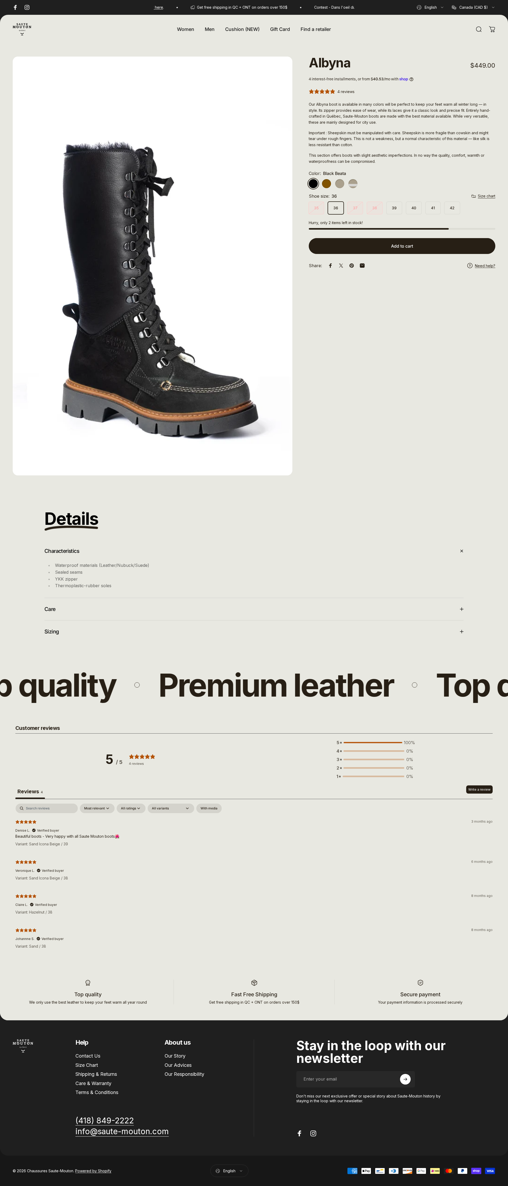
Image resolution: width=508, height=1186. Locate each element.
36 (335, 208)
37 (355, 208)
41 (433, 208)
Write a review (479, 789)
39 (394, 208)
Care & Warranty (93, 1083)
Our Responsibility (184, 1074)
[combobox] (430, 7)
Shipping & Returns (96, 1074)
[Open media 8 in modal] (152, 266)
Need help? (485, 265)
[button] (375, 742)
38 (374, 208)
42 (452, 208)
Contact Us (87, 1056)
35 (316, 208)
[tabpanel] (254, 878)
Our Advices (178, 1065)
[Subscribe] (405, 1079)
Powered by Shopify (93, 1171)
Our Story (175, 1056)
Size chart (486, 196)
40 (413, 208)
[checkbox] (209, 808)
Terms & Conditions (96, 1092)
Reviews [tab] (30, 791)
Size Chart (86, 1065)
